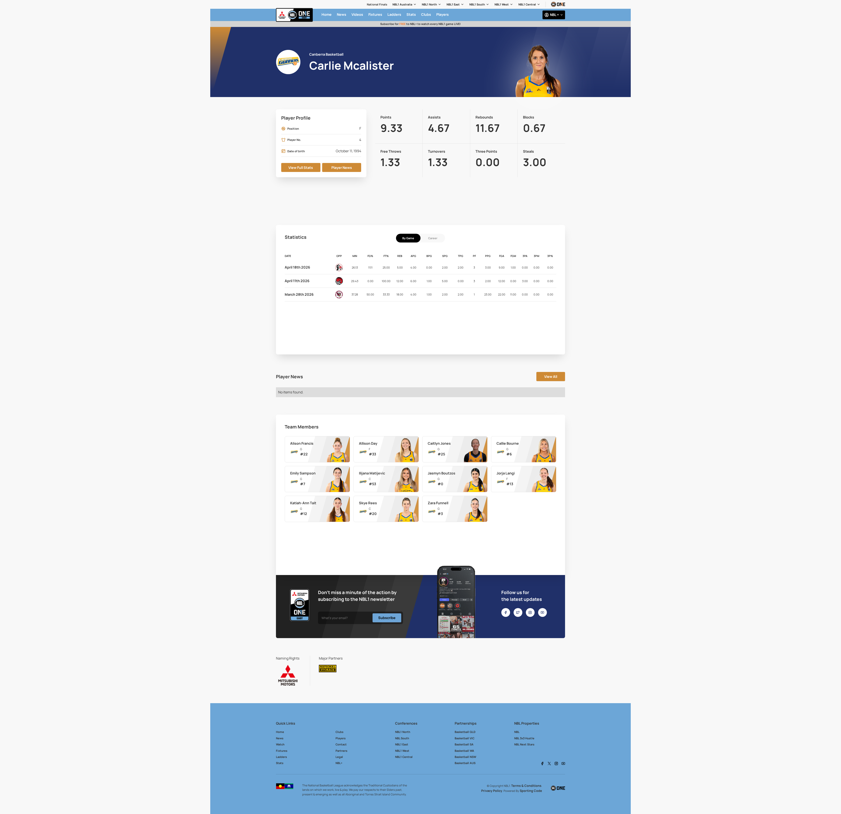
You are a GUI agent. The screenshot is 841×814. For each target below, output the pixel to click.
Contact (341, 744)
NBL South (402, 738)
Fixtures (281, 751)
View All (550, 376)
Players (341, 738)
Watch (280, 744)
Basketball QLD (465, 732)
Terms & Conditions (526, 786)
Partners (341, 751)
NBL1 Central (527, 4)
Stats (279, 763)
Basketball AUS (465, 763)
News (279, 738)
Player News (341, 167)
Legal (339, 757)
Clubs (339, 732)
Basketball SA (464, 744)
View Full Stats (300, 167)
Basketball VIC (464, 738)
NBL (516, 732)
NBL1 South (477, 4)
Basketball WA (464, 751)
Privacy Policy (491, 791)
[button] (404, 4)
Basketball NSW (465, 757)
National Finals (377, 4)
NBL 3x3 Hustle (524, 738)
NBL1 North (429, 4)
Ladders (281, 757)
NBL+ (339, 763)
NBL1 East (453, 4)
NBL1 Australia (402, 4)
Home (280, 732)
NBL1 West (502, 4)
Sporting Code (531, 791)
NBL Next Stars (524, 744)
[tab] (408, 238)
